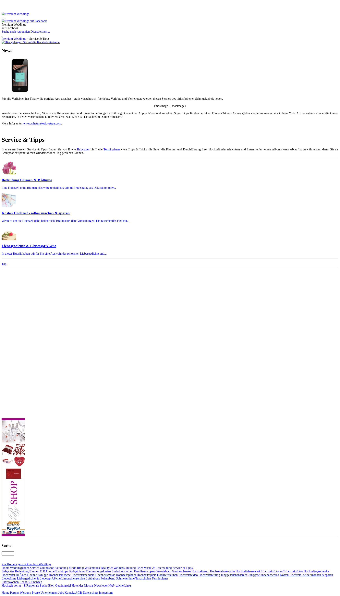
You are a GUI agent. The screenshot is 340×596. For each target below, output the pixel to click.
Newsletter (101, 585)
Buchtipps (61, 571)
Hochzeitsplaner (126, 575)
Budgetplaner (77, 571)
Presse (36, 592)
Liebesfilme (9, 578)
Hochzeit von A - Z (14, 585)
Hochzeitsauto (200, 571)
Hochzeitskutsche (60, 575)
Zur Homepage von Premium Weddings (26, 564)
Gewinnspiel (63, 585)
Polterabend (108, 578)
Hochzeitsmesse (105, 575)
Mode (72, 567)
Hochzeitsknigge (37, 575)
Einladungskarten (122, 571)
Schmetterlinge (125, 578)
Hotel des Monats (82, 585)
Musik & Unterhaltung (158, 567)
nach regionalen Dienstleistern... (26, 31)
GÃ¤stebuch (163, 571)
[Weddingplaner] (5, 17)
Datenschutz (90, 592)
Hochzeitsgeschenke (316, 571)
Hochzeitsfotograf (272, 571)
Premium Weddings (14, 38)
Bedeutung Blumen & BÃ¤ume (27, 180)
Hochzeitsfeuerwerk (248, 571)
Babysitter (83, 149)
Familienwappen (144, 571)
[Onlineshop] (3, 17)
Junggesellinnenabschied (263, 575)
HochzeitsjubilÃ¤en (14, 575)
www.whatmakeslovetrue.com (42, 123)
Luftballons (93, 578)
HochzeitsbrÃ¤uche (222, 571)
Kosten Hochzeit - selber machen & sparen (36, 213)
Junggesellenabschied (234, 575)
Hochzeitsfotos (293, 571)
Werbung (25, 592)
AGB (78, 592)
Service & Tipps (183, 567)
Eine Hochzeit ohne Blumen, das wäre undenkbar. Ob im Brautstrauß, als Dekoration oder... (59, 187)
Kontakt (70, 592)
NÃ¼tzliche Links (119, 585)
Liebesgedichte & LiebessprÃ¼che (29, 246)
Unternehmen (49, 592)
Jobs (61, 592)
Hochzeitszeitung (209, 575)
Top (4, 263)
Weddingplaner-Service (24, 567)
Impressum (106, 592)
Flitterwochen (10, 582)
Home (5, 567)
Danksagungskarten (98, 571)
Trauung (130, 567)
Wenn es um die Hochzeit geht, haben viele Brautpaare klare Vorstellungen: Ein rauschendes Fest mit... (65, 220)
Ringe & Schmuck (88, 567)
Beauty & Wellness (113, 567)
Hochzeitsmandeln (82, 575)
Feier (140, 567)
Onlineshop (47, 567)
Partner (14, 592)
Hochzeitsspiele (146, 575)
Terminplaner (111, 149)
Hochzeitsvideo (188, 575)
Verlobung (61, 567)
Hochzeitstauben (167, 575)
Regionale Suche (36, 585)
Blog (51, 585)
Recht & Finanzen (30, 582)
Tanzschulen (143, 578)
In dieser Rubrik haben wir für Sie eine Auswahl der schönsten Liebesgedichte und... (54, 253)
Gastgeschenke (181, 571)
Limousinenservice (73, 578)
